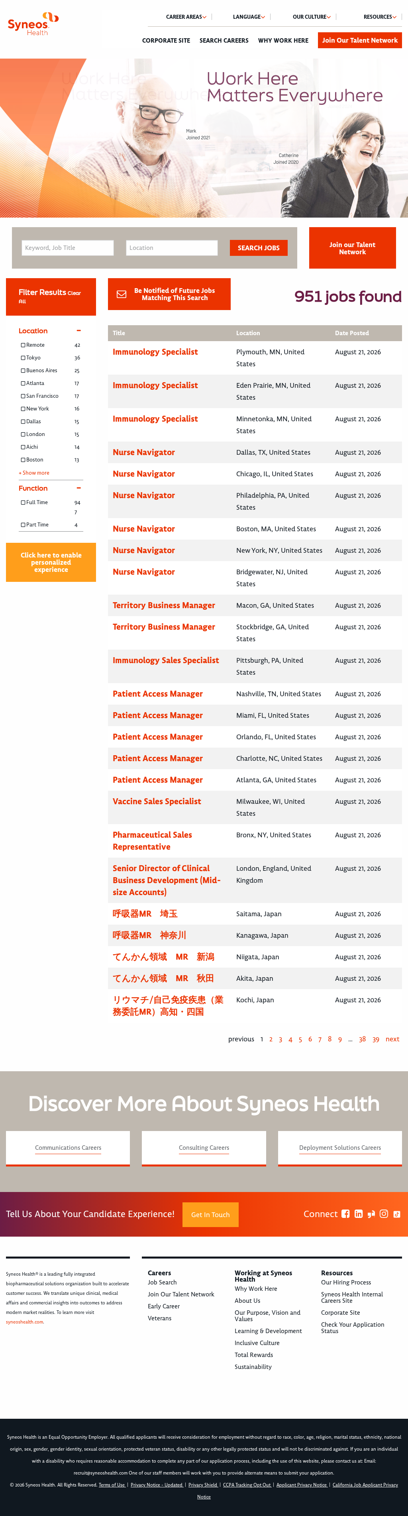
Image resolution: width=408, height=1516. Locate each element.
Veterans (159, 1318)
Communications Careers (68, 1148)
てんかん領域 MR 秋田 (163, 978)
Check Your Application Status (352, 1328)
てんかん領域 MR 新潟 (163, 956)
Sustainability (253, 1367)
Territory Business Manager (164, 605)
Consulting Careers (204, 1148)
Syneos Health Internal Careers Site (352, 1297)
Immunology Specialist (155, 351)
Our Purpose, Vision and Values (267, 1316)
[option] (204, 138)
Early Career (164, 1306)
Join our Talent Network (352, 248)
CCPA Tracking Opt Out (247, 1485)
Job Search (162, 1282)
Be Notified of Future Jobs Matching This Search (174, 294)
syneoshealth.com (24, 1322)
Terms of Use (112, 1485)
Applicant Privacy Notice (302, 1485)
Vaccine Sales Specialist (157, 801)
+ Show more (34, 473)
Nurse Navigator (144, 452)
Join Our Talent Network (360, 40)
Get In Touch (210, 1214)
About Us (247, 1301)
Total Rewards (254, 1355)
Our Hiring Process (346, 1282)
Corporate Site (166, 41)
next (393, 1039)
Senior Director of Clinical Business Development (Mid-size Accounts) (167, 880)
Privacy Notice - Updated (157, 1485)
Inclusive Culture (257, 1343)
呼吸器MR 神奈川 (149, 935)
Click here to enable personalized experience (51, 562)
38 (362, 1039)
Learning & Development (268, 1331)
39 (376, 1039)
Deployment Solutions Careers (340, 1148)
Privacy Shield (203, 1485)
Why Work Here (283, 41)
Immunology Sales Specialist (166, 660)
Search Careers (224, 41)
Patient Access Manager (158, 693)
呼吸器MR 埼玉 (145, 913)
